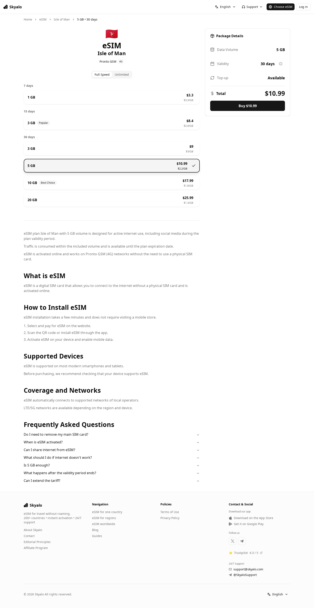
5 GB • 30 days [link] (87, 19)
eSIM (43, 19)
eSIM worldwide (103, 524)
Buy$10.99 (248, 105)
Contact (29, 536)
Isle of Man (62, 19)
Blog (95, 530)
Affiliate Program (36, 548)
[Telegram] (242, 541)
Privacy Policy (169, 518)
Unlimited (122, 74)
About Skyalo (33, 530)
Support (252, 7)
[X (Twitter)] (232, 541)
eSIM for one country (107, 512)
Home (28, 19)
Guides (97, 536)
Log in (303, 7)
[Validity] (280, 63)
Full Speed (102, 74)
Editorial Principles (37, 542)
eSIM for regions (104, 518)
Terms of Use (169, 512)
